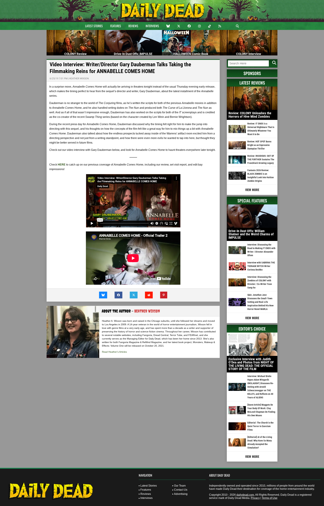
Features (115, 26)
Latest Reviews (252, 83)
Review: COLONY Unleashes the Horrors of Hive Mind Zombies (249, 115)
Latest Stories (94, 26)
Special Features (252, 200)
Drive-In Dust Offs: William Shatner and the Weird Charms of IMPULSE (251, 234)
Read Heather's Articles (114, 351)
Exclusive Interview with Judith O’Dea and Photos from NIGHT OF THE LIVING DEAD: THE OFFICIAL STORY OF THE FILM (251, 364)
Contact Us (180, 489)
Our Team (180, 485)
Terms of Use (269, 498)
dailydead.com (245, 494)
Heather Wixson (79, 78)
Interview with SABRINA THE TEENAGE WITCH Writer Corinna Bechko (261, 266)
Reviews (133, 26)
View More (252, 189)
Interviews (152, 26)
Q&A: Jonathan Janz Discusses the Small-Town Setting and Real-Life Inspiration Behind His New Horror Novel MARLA (260, 301)
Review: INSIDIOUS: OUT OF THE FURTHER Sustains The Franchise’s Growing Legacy (260, 159)
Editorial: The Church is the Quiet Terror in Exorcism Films (260, 426)
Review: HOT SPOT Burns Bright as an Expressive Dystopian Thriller (259, 145)
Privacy (255, 498)
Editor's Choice (252, 329)
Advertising (180, 493)
